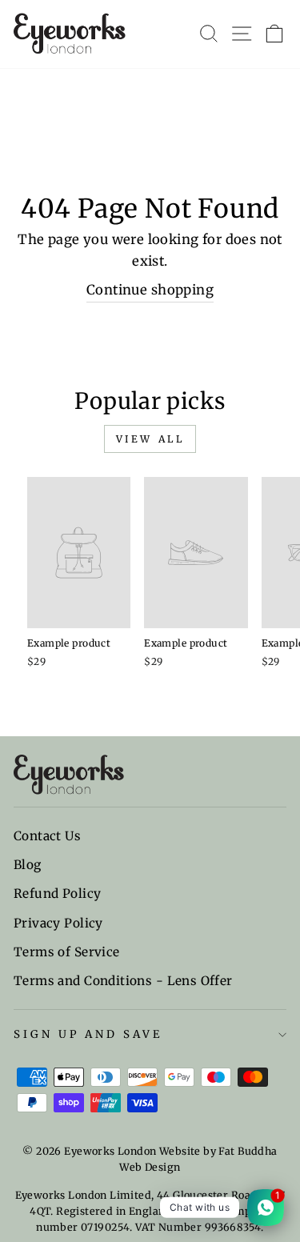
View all (150, 439)
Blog (28, 864)
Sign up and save (88, 1034)
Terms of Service (67, 952)
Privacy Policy (58, 923)
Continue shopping (150, 290)
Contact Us (47, 835)
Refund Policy (57, 893)
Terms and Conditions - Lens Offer (123, 980)
